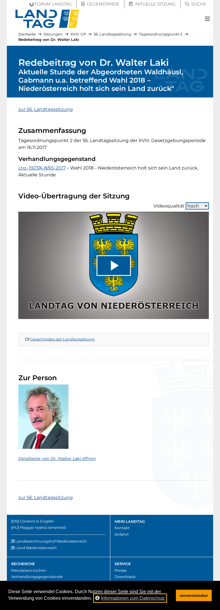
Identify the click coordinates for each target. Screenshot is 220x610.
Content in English (37, 521)
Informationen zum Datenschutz (133, 598)
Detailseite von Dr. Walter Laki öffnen (57, 458)
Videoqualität (169, 206)
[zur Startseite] (47, 19)
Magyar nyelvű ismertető (43, 527)
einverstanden (194, 595)
